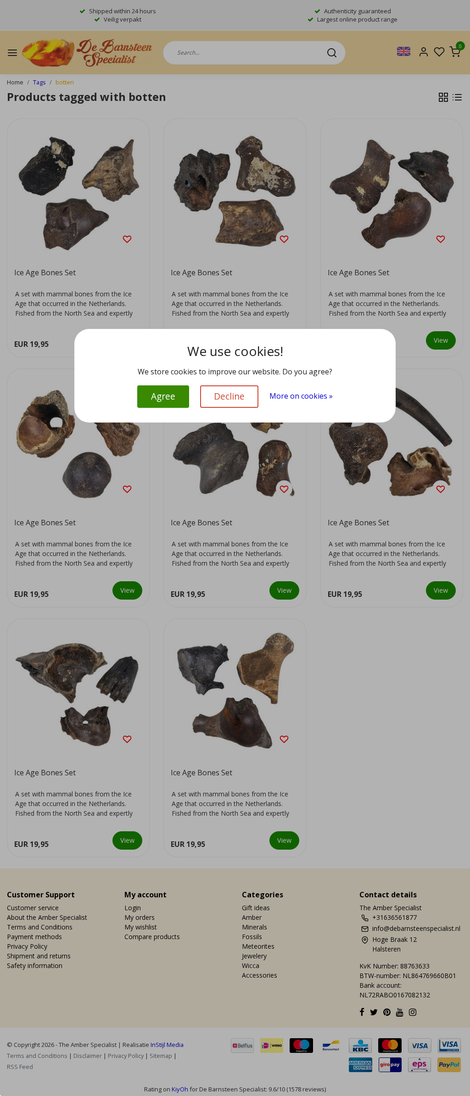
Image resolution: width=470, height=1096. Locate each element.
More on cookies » (301, 396)
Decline (229, 396)
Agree (163, 396)
